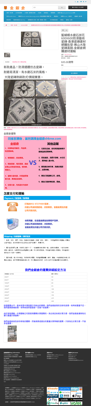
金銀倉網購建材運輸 (52, 128)
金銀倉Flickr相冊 (30, 389)
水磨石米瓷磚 (77, 128)
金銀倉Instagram (13, 395)
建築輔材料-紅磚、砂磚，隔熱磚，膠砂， (37, 20)
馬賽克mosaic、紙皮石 (66, 16)
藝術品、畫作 (69, 20)
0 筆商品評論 (73, 77)
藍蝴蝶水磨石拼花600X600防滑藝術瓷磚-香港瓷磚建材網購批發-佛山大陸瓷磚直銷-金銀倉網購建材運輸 (55, 25)
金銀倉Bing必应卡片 (10, 396)
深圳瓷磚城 (83, 128)
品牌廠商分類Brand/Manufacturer (55, 355)
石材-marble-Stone (11, 16)
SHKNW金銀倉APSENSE (25, 395)
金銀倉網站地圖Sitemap (31, 356)
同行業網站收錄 (54, 20)
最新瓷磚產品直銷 (69, 128)
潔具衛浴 (46, 13)
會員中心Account (72, 355)
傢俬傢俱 (8, 20)
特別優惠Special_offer (52, 358)
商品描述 (7, 62)
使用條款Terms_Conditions (10, 376)
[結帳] (85, 1)
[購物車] (83, 1)
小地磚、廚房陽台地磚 (30, 13)
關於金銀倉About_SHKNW (10, 371)
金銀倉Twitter (25, 388)
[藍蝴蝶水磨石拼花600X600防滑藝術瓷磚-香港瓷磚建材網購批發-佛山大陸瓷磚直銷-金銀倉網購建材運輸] (31, 39)
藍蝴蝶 (8, 128)
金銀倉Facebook (15, 393)
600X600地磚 (24, 25)
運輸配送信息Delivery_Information (12, 372)
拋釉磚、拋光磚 (78, 16)
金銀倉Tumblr (24, 391)
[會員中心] (78, 1)
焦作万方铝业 (34, 393)
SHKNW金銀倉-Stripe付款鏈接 (11, 355)
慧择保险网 (33, 396)
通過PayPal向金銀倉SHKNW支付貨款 (13, 360)
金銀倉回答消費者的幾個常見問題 (12, 367)
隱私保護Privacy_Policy (9, 374)
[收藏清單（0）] (81, 1)
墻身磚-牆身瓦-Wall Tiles (19, 20)
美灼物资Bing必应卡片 (37, 395)
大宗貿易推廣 (19, 13)
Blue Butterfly (68, 54)
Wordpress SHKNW (35, 388)
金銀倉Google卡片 (20, 396)
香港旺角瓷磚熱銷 (8, 129)
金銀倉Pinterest (16, 388)
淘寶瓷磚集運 (61, 128)
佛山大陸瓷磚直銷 (43, 128)
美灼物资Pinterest (20, 389)
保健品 (61, 20)
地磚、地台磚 (9, 13)
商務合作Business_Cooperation (11, 378)
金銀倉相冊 (38, 389)
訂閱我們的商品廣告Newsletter (75, 360)
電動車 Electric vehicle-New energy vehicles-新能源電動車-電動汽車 (34, 16)
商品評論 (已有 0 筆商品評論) (19, 62)
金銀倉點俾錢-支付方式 (9, 369)
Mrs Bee (38, 398)
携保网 (28, 396)
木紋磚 (39, 13)
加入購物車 (74, 73)
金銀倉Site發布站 (15, 391)
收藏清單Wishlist (72, 358)
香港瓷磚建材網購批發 (33, 128)
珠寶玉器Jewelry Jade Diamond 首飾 (66, 13)
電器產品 (56, 16)
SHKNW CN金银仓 (30, 398)
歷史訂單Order (72, 356)
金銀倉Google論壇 (25, 393)
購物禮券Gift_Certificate (52, 356)
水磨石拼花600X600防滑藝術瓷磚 (19, 128)
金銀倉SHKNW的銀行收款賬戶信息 (12, 365)
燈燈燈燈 (53, 13)
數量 (62, 65)
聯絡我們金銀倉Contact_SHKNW (33, 355)
